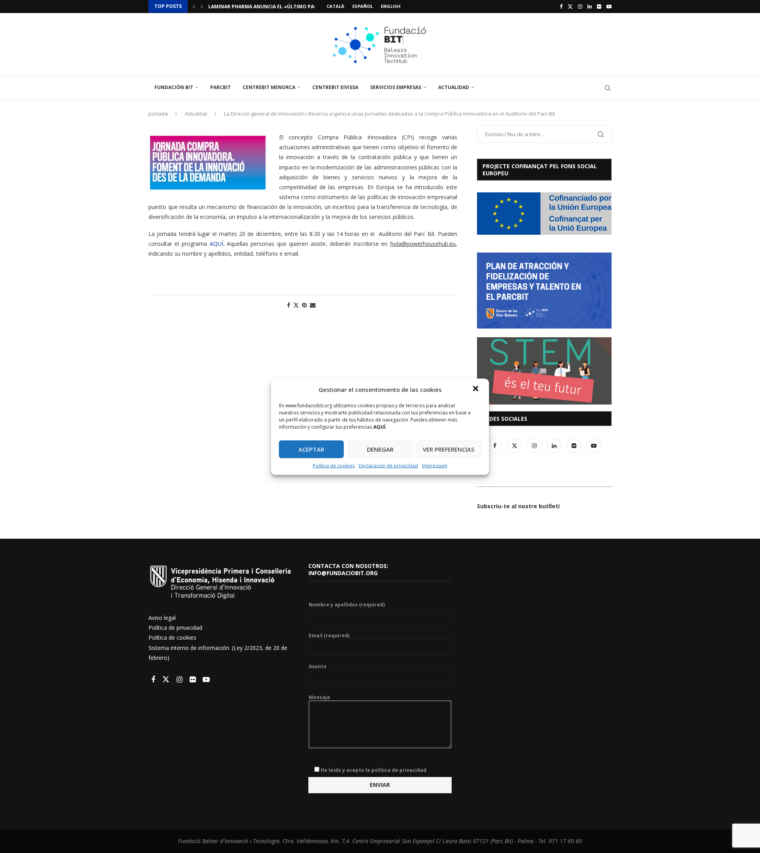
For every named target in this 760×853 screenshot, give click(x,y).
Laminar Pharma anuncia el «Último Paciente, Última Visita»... (292, 6)
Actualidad (453, 87)
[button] (476, 389)
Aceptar (311, 449)
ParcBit (220, 87)
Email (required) (329, 636)
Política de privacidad (175, 627)
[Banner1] (544, 213)
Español (362, 6)
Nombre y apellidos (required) (347, 605)
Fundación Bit (173, 87)
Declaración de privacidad (388, 465)
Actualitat (196, 113)
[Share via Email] (312, 305)
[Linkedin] (589, 6)
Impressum (434, 465)
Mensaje (319, 697)
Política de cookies (334, 465)
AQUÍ (216, 243)
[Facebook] (561, 6)
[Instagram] (580, 6)
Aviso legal (162, 617)
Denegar (380, 449)
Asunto (318, 666)
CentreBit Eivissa (335, 87)
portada (158, 113)
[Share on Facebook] (288, 305)
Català (335, 6)
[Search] (608, 87)
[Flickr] (599, 6)
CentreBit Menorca (269, 87)
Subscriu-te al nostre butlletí (518, 506)
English (391, 6)
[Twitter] (570, 6)
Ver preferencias (449, 449)
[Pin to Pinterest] (304, 305)
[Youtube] (609, 6)
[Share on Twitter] (296, 305)
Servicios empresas (395, 87)
